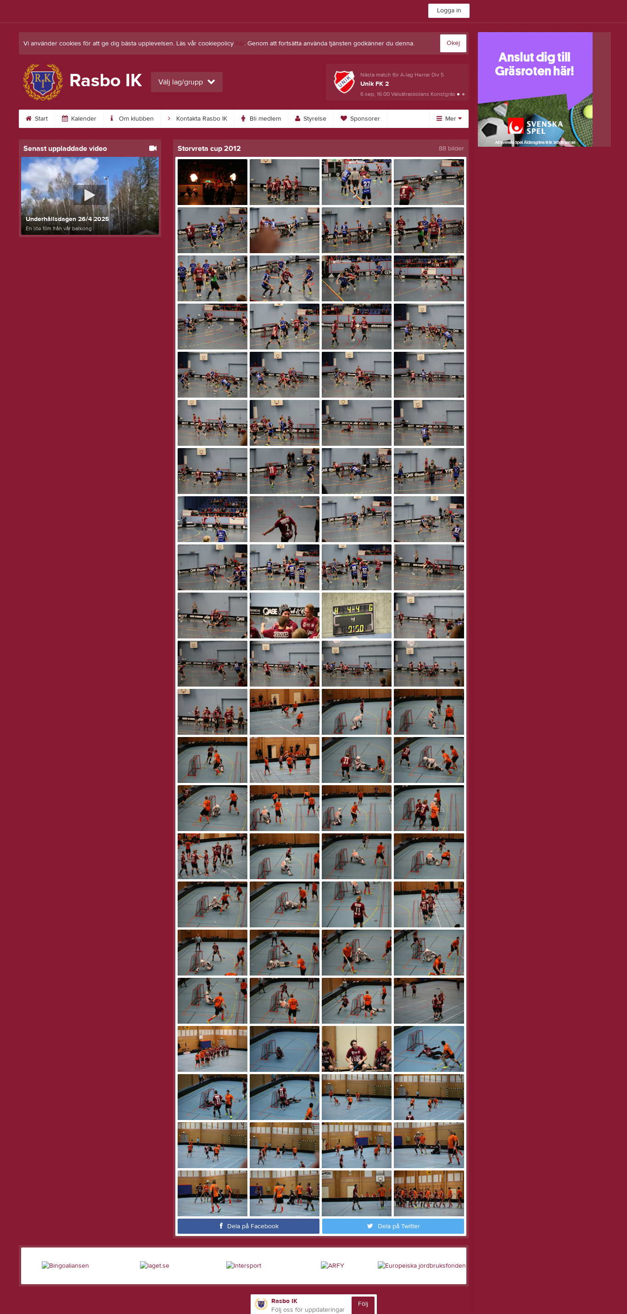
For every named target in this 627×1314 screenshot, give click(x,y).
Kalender (82, 119)
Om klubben (135, 119)
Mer (450, 119)
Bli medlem (264, 119)
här (239, 43)
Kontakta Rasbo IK (200, 119)
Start (40, 119)
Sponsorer (364, 119)
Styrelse (314, 119)
